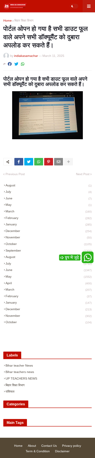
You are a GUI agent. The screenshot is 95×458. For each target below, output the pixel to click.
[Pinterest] (48, 161)
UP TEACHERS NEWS (21, 378)
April (49, 283)
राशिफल (10, 391)
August (49, 185)
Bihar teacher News (19, 365)
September (49, 250)
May (49, 205)
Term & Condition (38, 451)
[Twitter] (16, 64)
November (49, 237)
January (49, 224)
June (49, 198)
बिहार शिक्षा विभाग (23, 20)
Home (7, 20)
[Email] (58, 161)
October (49, 244)
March (49, 211)
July (49, 192)
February (49, 218)
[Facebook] (10, 64)
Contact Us (49, 445)
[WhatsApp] (23, 64)
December (49, 231)
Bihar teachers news (20, 372)
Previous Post (15, 174)
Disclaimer (62, 451)
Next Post (82, 174)
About (32, 445)
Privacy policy (71, 445)
